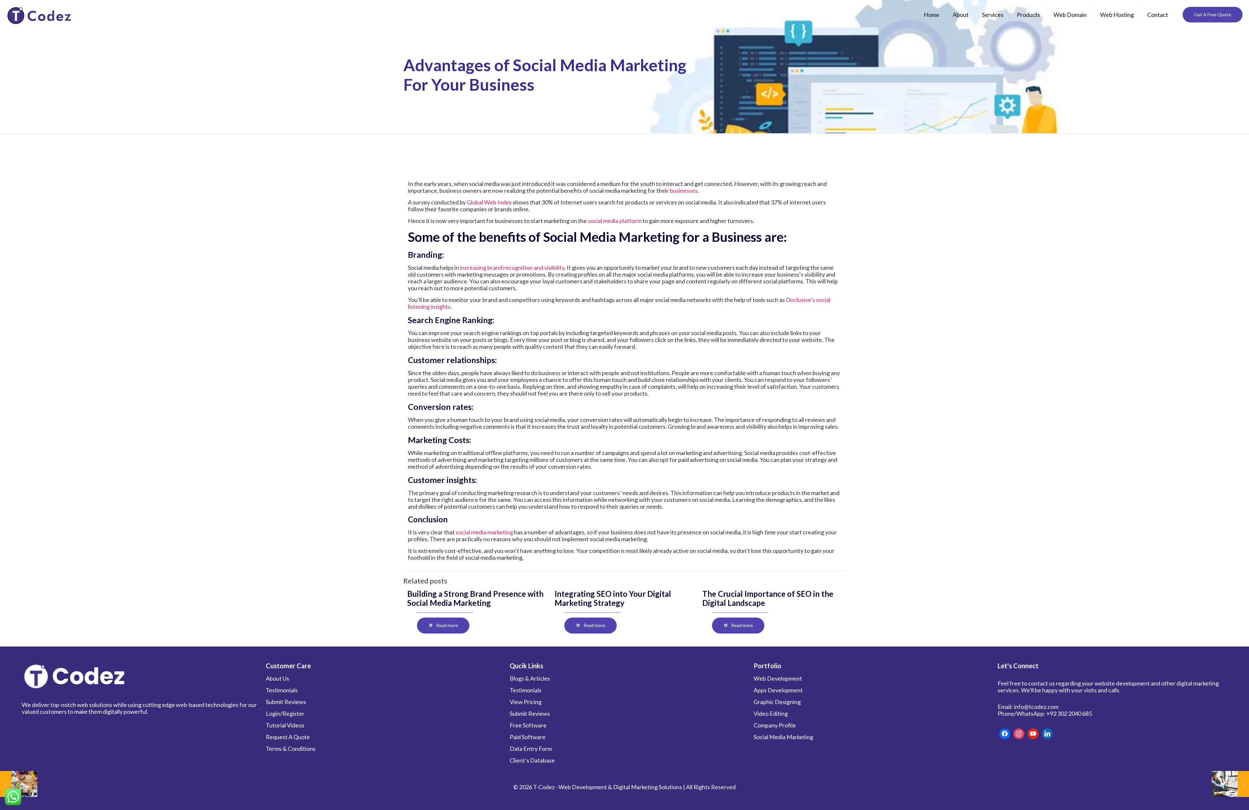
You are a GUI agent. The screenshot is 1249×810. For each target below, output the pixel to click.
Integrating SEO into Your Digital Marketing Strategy (613, 598)
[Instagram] (1019, 734)
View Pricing (526, 701)
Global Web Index (489, 202)
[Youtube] (1033, 734)
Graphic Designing (777, 701)
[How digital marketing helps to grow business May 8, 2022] (18, 784)
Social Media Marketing (783, 736)
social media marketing (485, 532)
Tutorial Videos (285, 725)
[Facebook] (1005, 734)
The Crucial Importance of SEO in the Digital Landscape (767, 598)
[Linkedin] (1047, 734)
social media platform (614, 220)
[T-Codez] (40, 14)
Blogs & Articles (530, 678)
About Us (277, 678)
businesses (684, 190)
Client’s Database (532, 760)
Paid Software (527, 736)
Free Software (528, 725)
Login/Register (285, 713)
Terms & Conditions (291, 748)
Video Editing (771, 713)
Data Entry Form (531, 748)
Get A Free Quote (1212, 14)
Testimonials (282, 690)
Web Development (778, 678)
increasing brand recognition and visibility (512, 267)
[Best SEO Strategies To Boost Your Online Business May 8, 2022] (1230, 784)
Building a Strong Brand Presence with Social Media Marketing (475, 598)
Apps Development (778, 690)
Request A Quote (288, 736)
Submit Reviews (286, 701)
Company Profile (775, 725)
